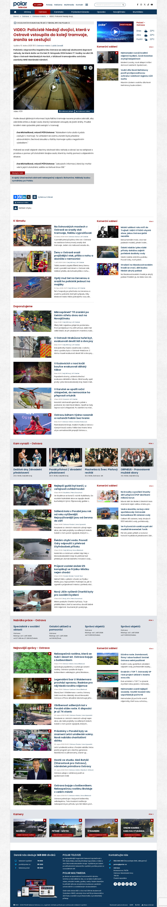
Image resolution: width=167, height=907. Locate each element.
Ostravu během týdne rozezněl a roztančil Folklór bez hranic (73, 416)
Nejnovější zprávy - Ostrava (31, 648)
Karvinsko (58, 11)
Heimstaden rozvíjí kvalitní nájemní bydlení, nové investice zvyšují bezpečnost (137, 56)
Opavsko (101, 11)
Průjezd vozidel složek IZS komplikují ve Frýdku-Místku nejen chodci (71, 569)
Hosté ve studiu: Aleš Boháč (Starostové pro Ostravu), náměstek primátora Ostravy (72, 763)
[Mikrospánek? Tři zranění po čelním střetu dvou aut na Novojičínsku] (32, 321)
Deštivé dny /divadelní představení (27, 471)
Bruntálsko (138, 11)
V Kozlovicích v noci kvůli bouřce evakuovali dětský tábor (70, 366)
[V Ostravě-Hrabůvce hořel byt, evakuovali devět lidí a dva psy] (32, 347)
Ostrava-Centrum (69, 689)
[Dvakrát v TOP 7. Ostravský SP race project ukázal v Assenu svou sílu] (107, 676)
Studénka (66, 493)
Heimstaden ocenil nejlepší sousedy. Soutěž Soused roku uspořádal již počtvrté (135, 691)
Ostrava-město (39, 16)
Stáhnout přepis (67, 111)
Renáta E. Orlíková (87, 770)
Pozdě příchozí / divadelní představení (65, 471)
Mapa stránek (149, 905)
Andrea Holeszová (80, 422)
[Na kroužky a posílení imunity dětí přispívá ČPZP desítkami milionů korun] (107, 496)
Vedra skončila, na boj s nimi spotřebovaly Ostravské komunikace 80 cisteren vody (135, 512)
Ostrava (43, 11)
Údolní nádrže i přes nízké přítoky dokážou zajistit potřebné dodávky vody (133, 250)
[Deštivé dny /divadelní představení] (29, 457)
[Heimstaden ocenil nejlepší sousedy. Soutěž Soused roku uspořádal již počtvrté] (107, 693)
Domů (16, 16)
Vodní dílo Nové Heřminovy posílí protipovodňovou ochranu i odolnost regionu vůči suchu (137, 74)
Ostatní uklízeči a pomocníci (60, 628)
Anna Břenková (78, 550)
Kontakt (79, 5)
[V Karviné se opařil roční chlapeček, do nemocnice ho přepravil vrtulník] (32, 398)
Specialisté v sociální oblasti (26, 628)
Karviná (66, 399)
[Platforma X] (144, 4)
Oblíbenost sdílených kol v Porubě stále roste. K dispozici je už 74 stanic (72, 708)
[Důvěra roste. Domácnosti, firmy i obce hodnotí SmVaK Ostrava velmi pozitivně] (107, 659)
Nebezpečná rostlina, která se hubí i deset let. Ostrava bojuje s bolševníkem (73, 657)
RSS (138, 905)
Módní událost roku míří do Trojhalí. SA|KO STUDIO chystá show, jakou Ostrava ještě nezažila (136, 232)
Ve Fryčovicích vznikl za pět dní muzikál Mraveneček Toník (136, 528)
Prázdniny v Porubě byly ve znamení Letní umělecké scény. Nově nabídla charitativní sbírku (73, 735)
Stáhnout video (84, 111)
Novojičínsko (119, 11)
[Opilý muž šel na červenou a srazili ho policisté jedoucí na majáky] (32, 287)
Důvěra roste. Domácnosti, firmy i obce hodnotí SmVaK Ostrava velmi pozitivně (135, 657)
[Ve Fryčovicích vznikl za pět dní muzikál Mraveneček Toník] (107, 531)
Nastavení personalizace (119, 905)
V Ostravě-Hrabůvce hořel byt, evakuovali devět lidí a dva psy (73, 339)
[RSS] (131, 884)
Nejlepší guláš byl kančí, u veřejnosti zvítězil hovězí (70, 487)
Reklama (58, 5)
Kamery (18, 814)
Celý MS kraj (71, 262)
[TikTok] (148, 4)
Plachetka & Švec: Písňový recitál (101, 471)
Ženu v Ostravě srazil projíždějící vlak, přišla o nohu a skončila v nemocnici (73, 255)
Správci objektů (95, 626)
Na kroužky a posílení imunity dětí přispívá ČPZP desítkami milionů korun (135, 495)
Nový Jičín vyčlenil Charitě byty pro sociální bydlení (73, 593)
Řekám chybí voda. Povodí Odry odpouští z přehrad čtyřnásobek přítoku (70, 543)
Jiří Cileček (84, 237)
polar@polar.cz (120, 864)
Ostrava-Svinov (74, 237)
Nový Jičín (66, 599)
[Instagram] (141, 4)
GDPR (131, 905)
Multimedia (69, 5)
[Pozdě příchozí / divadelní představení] (65, 457)
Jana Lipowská (80, 524)
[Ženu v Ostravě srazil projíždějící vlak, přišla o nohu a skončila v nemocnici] (32, 261)
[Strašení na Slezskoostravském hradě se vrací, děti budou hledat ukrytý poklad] (107, 269)
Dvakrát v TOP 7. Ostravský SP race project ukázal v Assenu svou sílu (136, 674)
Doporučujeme (23, 306)
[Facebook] (137, 4)
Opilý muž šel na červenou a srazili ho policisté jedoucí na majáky (72, 281)
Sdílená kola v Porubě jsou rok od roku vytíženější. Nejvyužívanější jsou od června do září (73, 515)
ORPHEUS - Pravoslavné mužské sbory (135, 471)
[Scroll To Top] (163, 904)
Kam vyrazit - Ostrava (27, 443)
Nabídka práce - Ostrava (29, 620)
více (151, 443)
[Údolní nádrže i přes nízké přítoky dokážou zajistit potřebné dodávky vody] (107, 252)
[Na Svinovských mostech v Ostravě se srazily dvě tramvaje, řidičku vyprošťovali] (32, 235)
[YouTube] (151, 4)
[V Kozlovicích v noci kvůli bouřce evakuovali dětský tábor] (32, 372)
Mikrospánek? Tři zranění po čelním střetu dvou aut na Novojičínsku (71, 315)
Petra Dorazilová (76, 493)
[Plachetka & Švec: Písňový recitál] (101, 457)
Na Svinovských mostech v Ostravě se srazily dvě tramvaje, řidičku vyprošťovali (73, 230)
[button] (86, 4)
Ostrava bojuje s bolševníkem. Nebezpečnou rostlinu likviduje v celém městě (73, 789)
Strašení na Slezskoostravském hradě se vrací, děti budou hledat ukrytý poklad (137, 267)
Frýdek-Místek (68, 576)
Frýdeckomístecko (80, 11)
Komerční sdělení (107, 46)
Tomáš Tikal (78, 576)
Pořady (49, 5)
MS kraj (27, 11)
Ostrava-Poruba (68, 524)
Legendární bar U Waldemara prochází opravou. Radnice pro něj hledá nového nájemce (73, 682)
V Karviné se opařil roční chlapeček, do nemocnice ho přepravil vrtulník (72, 392)
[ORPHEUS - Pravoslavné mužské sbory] (137, 457)
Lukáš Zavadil (57, 45)
